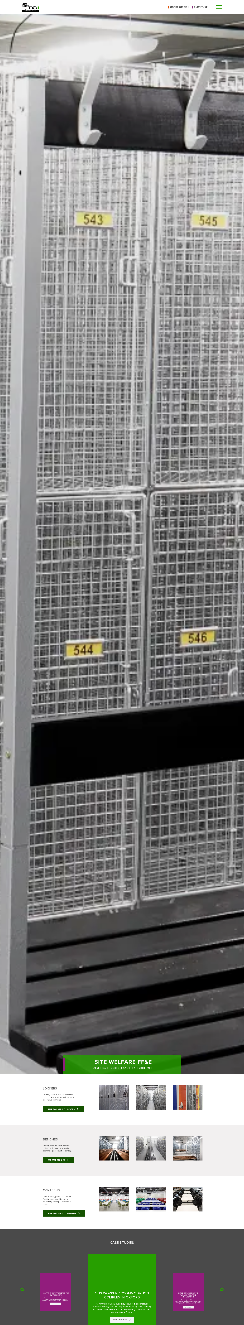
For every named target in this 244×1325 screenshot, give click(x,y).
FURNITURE (201, 7)
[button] (22, 1290)
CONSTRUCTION (179, 7)
